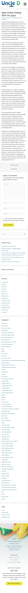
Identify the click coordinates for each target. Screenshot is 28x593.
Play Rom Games (6, 464)
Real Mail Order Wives (7, 466)
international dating (7, 406)
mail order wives (6, 436)
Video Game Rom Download (9, 485)
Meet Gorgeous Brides (7, 445)
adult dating (5, 325)
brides (3, 351)
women (3, 499)
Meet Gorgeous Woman (8, 448)
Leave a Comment (6, 17)
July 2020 (4, 312)
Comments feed (6, 514)
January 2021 (5, 298)
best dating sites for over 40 (9, 342)
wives (3, 494)
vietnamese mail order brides (9, 489)
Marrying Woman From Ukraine (10, 441)
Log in (3, 510)
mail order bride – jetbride (8, 427)
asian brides (5, 330)
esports (4, 374)
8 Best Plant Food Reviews (9, 246)
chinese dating (5, 362)
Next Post (14, 169)
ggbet (3, 395)
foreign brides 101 (6, 383)
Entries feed (5, 512)
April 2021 (4, 291)
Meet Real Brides (6, 450)
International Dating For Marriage (10, 408)
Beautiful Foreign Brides (8, 335)
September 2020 (6, 307)
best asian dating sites (7, 337)
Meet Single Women (7, 452)
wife (3, 492)
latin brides (4, 415)
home (3, 399)
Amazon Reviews (6, 328)
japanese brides (6, 411)
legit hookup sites (6, 420)
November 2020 (6, 303)
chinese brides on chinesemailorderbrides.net (13, 360)
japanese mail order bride (8, 413)
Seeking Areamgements (8, 469)
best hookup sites (6, 346)
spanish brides (5, 475)
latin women (5, 418)
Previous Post (14, 165)
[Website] (14, 214)
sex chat (4, 471)
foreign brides (5, 381)
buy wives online (6, 358)
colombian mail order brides (9, 367)
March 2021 (5, 293)
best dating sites (6, 339)
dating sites (5, 372)
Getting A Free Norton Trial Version (11, 261)
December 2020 (6, 300)
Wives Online (5, 496)
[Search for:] (14, 234)
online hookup (5, 455)
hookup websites (6, 404)
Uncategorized (16, 17)
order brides (5, 459)
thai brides (4, 478)
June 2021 (4, 286)
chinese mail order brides (8, 365)
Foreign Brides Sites (7, 385)
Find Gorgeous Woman (7, 378)
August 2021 (5, 282)
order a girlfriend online (7, 457)
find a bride (4, 376)
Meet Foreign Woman (7, 443)
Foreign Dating (5, 388)
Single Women (5, 473)
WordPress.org (5, 517)
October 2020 (5, 305)
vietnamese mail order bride (9, 487)
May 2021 (4, 289)
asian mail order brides (7, 332)
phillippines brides (6, 462)
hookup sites (5, 402)
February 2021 (5, 296)
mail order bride (6, 425)
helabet (4, 397)
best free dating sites (7, 344)
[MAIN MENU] (25, 4)
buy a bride (4, 353)
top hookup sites (6, 480)
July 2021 (4, 284)
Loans (3, 422)
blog (3, 348)
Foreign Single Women (7, 392)
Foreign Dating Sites (7, 390)
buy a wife (4, 355)
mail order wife (5, 434)
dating (3, 369)
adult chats (4, 323)
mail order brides (6, 429)
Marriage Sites (5, 438)
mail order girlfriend (6, 432)
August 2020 (5, 309)
